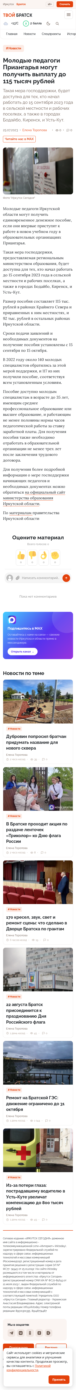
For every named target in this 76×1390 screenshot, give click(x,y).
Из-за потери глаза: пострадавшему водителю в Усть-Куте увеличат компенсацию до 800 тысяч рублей (35, 1197)
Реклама (51, 1347)
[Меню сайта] (68, 14)
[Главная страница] (17, 15)
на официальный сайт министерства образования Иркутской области (34, 498)
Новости (29, 34)
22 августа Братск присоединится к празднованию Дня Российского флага (26, 1013)
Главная (11, 34)
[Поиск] (57, 23)
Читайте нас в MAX (19, 139)
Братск (21, 4)
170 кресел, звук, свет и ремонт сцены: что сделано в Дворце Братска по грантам (36, 923)
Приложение (18, 1347)
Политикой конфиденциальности (29, 1368)
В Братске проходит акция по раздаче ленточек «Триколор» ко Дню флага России (36, 832)
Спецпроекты (51, 34)
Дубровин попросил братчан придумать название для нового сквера (36, 742)
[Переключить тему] (48, 23)
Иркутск (8, 4)
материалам (21, 512)
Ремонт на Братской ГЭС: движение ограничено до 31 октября (35, 1103)
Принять (59, 1379)
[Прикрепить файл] (17, 578)
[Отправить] (66, 578)
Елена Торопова (34, 130)
